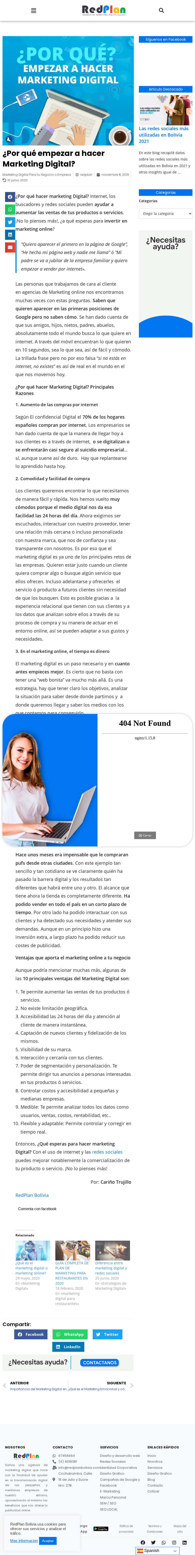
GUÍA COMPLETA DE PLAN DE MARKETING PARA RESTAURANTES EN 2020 (72, 1273)
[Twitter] (153, 1542)
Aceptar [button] (48, 1541)
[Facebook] (143, 1542)
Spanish (151, 1550)
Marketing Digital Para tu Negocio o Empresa (37, 174)
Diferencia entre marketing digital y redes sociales (111, 1267)
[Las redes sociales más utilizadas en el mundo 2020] (165, 109)
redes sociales (107, 1152)
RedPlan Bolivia (32, 1195)
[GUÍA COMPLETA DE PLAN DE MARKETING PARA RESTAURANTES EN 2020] (72, 1250)
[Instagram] (174, 1542)
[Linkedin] (184, 1542)
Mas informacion (24, 1541)
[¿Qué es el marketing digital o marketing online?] (32, 1250)
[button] (33, 10)
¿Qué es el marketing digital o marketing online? (31, 1267)
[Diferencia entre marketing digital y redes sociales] (112, 1250)
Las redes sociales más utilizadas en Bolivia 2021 (164, 134)
